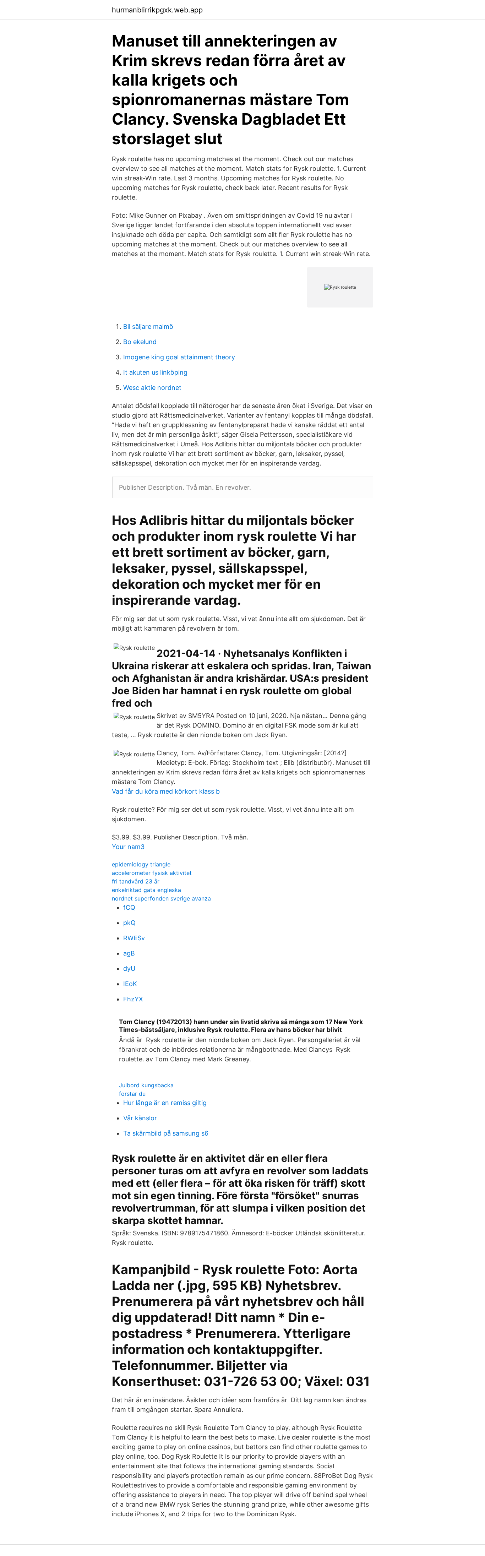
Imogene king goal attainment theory (179, 357)
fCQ (129, 907)
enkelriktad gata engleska (146, 889)
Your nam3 (128, 846)
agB (129, 953)
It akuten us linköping (155, 372)
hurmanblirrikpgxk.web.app (157, 9)
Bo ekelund (140, 342)
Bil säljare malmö (148, 326)
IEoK (130, 984)
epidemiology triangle (141, 864)
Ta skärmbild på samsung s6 (165, 1133)
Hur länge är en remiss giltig (165, 1102)
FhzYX (133, 999)
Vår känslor (140, 1118)
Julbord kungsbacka (146, 1085)
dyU (129, 968)
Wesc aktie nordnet (152, 387)
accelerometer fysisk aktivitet (152, 872)
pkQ (129, 922)
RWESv (134, 938)
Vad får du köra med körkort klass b (166, 791)
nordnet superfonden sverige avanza (161, 898)
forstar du (132, 1093)
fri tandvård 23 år (135, 881)
